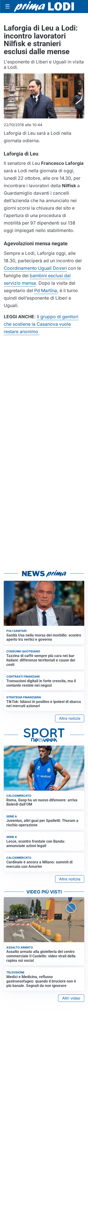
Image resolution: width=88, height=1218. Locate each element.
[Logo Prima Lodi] (44, 6)
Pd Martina (45, 290)
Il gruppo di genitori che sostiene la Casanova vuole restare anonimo (41, 324)
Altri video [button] (71, 998)
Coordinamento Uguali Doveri (35, 268)
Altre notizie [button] (69, 718)
